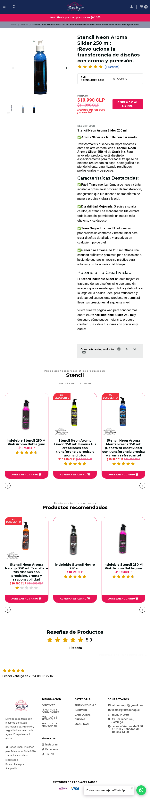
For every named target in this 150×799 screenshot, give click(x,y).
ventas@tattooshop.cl (126, 710)
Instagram (52, 744)
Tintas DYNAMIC (85, 705)
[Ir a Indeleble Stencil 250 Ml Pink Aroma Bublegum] (123, 538)
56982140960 (120, 715)
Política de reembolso (49, 718)
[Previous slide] (13, 68)
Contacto (48, 705)
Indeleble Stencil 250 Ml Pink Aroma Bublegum (123, 566)
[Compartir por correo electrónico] (83, 352)
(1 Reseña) (112, 67)
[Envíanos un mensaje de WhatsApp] (141, 790)
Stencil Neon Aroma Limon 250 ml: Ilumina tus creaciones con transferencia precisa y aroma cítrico (64, 448)
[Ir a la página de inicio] (75, 7)
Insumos (81, 710)
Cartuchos (83, 714)
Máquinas (82, 724)
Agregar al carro (127, 104)
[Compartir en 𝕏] (127, 349)
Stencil (24, 24)
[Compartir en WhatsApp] (134, 349)
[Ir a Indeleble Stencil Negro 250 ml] (75, 538)
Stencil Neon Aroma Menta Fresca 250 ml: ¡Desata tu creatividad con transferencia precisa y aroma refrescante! (112, 448)
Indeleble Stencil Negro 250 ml (75, 566)
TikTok (49, 754)
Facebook (51, 749)
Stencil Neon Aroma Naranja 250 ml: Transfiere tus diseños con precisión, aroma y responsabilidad (26, 572)
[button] (64, 475)
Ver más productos (73, 383)
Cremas (80, 719)
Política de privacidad (49, 724)
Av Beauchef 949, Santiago (123, 721)
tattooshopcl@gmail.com (128, 705)
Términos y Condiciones (50, 711)
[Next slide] (67, 68)
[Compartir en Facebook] (119, 349)
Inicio (13, 24)
